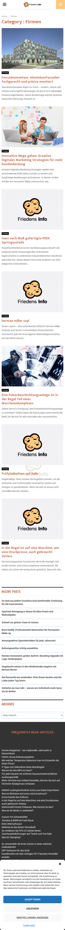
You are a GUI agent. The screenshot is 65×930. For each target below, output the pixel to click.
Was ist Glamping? (11, 837)
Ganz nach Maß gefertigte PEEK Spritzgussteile (26, 240)
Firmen (5, 73)
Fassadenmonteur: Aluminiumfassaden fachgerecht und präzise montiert (31, 79)
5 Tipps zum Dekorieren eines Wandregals (23, 767)
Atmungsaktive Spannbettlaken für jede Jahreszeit (29, 640)
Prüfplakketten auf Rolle (20, 473)
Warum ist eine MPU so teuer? (17, 770)
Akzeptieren (32, 899)
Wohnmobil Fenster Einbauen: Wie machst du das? (28, 807)
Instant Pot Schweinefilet (15, 817)
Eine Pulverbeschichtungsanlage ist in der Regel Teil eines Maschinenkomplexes (30, 399)
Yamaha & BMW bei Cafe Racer (18, 820)
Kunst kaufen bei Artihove (15, 797)
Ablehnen (32, 908)
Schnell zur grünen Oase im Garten (20, 622)
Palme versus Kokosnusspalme (18, 757)
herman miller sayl (15, 321)
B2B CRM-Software (12, 824)
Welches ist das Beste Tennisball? (19, 827)
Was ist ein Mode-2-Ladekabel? (18, 810)
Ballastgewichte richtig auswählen (20, 648)
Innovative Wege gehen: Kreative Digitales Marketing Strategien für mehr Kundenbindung (32, 160)
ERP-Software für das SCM (15, 850)
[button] (60, 864)
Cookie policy (29, 925)
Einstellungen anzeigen (32, 917)
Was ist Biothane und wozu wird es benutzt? (24, 793)
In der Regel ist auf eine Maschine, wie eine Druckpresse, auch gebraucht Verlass (30, 552)
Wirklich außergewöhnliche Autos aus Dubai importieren (30, 790)
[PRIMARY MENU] (4, 4)
